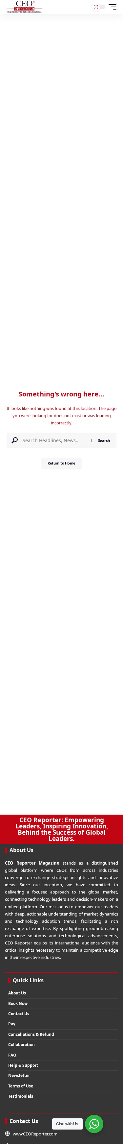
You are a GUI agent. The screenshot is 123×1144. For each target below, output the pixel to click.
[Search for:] (55, 440)
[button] (110, 7)
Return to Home (61, 463)
